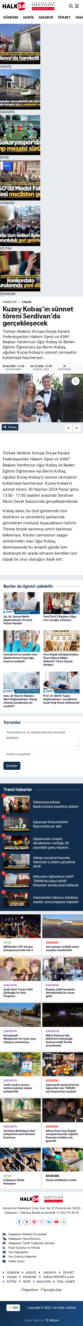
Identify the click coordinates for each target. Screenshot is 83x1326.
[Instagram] (41, 1222)
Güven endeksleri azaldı (61, 1180)
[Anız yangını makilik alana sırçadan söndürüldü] (62, 926)
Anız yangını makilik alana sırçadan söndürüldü (62, 948)
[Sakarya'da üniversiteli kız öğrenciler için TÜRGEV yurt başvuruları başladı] (62, 1064)
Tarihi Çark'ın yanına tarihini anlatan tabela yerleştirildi (17, 1088)
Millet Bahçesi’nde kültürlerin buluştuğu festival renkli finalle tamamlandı (59, 1040)
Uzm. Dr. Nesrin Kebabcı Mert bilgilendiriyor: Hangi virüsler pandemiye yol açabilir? (20, 700)
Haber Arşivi (16, 1261)
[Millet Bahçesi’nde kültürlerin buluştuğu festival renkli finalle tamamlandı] (62, 1015)
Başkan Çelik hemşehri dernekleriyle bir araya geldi (60, 993)
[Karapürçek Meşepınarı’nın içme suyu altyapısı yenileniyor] (20, 1015)
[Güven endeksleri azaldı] (62, 1160)
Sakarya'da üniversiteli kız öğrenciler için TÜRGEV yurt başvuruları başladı (62, 1088)
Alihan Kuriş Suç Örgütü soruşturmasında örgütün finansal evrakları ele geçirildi (62, 1135)
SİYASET (64, 17)
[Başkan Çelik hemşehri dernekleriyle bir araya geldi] (62, 969)
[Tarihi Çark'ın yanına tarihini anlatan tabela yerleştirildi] (20, 1064)
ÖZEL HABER (66, 1281)
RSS (15, 1307)
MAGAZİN (44, 1281)
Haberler (10, 302)
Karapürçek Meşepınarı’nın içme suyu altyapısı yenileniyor (19, 1039)
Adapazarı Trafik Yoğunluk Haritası (31, 1243)
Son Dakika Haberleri (22, 1256)
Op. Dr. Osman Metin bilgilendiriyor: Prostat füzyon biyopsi (17, 620)
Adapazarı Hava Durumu (24, 1238)
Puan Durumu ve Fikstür (24, 1248)
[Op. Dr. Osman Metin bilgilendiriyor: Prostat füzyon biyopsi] (21, 603)
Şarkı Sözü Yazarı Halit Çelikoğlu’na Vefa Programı (18, 993)
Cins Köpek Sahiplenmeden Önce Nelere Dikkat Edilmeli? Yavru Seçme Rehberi (61, 659)
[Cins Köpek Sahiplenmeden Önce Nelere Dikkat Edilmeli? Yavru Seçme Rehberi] (61, 641)
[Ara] (71, 6)
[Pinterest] (34, 1222)
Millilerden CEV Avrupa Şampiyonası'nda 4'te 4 (18, 948)
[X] (26, 1222)
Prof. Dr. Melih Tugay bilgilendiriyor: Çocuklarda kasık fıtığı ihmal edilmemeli (61, 699)
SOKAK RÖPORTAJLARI (58, 1277)
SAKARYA (45, 17)
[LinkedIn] (49, 1222)
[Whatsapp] (64, 1222)
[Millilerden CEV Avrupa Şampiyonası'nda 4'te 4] (20, 926)
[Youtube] (56, 1222)
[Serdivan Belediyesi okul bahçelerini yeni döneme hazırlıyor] (20, 1110)
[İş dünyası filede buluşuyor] (20, 1160)
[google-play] (51, 1290)
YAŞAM (26, 302)
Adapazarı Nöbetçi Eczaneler (27, 1234)
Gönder (12, 766)
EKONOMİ (52, 1176)
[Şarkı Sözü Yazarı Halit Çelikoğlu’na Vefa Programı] (20, 969)
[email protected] (43, 1212)
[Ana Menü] (77, 6)
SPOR (7, 942)
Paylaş (12, 427)
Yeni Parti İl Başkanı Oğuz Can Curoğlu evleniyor (59, 618)
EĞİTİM (12, 1281)
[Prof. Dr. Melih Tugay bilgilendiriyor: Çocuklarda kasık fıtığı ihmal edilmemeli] (61, 682)
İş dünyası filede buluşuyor (13, 1181)
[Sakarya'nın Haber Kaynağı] (28, 6)
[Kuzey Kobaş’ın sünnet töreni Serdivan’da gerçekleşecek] (41, 398)
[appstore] (30, 1290)
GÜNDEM (10, 17)
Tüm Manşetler (18, 1252)
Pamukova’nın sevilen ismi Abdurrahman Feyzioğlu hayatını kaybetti (20, 658)
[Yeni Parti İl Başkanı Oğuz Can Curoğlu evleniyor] (61, 603)
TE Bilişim (52, 1320)
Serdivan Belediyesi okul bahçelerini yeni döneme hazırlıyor (19, 1134)
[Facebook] (19, 1222)
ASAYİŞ (28, 17)
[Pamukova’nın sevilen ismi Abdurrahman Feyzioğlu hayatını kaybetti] (21, 641)
